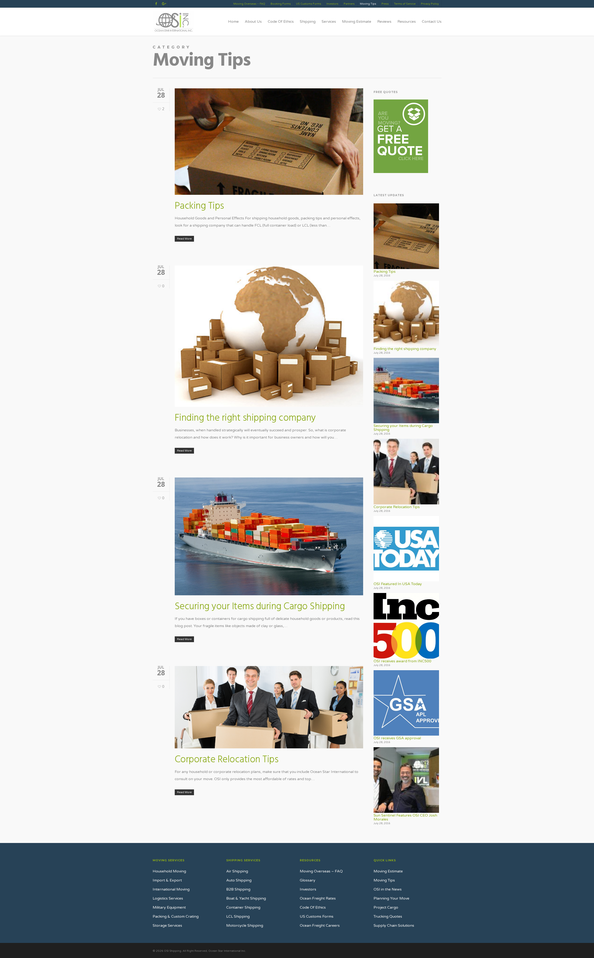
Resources (406, 21)
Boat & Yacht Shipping (246, 898)
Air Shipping (237, 871)
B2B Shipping (238, 889)
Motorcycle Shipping (244, 925)
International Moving (171, 889)
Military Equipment (169, 907)
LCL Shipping (238, 916)
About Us (253, 21)
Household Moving (169, 871)
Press (385, 3)
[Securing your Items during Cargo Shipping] (406, 390)
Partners (349, 3)
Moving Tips (368, 3)
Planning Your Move (391, 898)
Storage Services (167, 925)
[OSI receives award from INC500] (406, 626)
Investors (332, 3)
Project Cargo (386, 907)
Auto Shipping (239, 880)
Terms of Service (405, 3)
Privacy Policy (430, 3)
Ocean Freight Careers (320, 925)
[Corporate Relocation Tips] (406, 471)
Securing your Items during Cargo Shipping (260, 607)
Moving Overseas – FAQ (249, 3)
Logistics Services (168, 898)
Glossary (307, 880)
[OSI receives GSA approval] (406, 703)
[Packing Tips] (406, 236)
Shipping (308, 21)
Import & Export (167, 880)
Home (233, 21)
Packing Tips (199, 206)
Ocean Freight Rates (318, 898)
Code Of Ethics (281, 21)
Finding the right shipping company (245, 418)
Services (329, 21)
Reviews (384, 21)
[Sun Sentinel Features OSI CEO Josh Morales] (406, 780)
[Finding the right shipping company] (406, 313)
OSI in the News (388, 889)
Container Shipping (243, 907)
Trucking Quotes (388, 916)
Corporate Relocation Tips (226, 760)
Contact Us (432, 21)
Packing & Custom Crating (176, 916)
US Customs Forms (308, 3)
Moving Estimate (356, 21)
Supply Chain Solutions (394, 925)
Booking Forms (281, 3)
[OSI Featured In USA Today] (406, 549)
